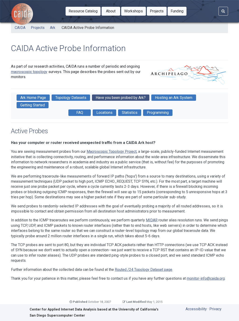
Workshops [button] (135, 11)
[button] (83, 11)
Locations (104, 112)
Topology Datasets (70, 97)
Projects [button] (158, 11)
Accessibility (196, 309)
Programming (158, 112)
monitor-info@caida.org (206, 278)
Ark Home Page (33, 97)
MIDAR (152, 220)
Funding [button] (178, 11)
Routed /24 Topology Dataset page (143, 269)
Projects (38, 27)
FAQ (79, 112)
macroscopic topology (29, 72)
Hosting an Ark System (173, 97)
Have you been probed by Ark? (121, 97)
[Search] (223, 11)
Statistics (129, 112)
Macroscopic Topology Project (112, 151)
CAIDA (20, 27)
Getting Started (32, 105)
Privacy (215, 309)
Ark (52, 27)
